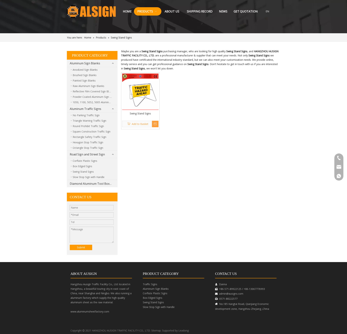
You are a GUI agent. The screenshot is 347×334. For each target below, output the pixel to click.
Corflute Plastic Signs (85, 160)
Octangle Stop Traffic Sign (88, 147)
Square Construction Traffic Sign (91, 131)
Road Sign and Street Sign (87, 154)
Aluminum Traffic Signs (85, 109)
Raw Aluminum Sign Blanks (88, 86)
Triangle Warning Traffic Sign (89, 120)
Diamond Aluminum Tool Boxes (91, 184)
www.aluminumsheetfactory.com (89, 311)
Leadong (183, 330)
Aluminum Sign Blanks (85, 63)
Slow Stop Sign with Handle (88, 177)
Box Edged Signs (82, 166)
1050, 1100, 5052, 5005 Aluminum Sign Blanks (95, 102)
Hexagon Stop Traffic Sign (88, 142)
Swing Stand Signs (83, 171)
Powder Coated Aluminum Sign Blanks (95, 97)
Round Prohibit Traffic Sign (88, 126)
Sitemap (156, 330)
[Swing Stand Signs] (140, 91)
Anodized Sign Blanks (85, 69)
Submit (81, 247)
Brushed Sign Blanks (85, 75)
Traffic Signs (150, 284)
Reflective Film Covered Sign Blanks (93, 91)
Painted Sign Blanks (84, 80)
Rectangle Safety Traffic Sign (89, 137)
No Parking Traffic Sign (86, 115)
